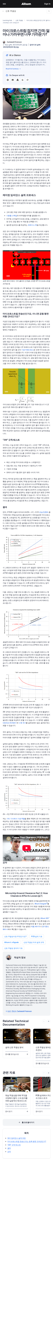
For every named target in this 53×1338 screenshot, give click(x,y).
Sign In (47, 4)
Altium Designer (41, 904)
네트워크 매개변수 (10, 723)
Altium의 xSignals (11, 942)
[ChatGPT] (8, 80)
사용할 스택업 (11, 216)
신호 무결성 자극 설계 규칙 (34, 942)
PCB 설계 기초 (36, 936)
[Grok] (27, 80)
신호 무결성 (11, 11)
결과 (9, 1148)
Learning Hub (7, 20)
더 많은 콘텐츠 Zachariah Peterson (19, 1011)
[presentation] (48, 1021)
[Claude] (18, 80)
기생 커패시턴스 (27, 350)
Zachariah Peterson (14, 42)
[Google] (23, 80)
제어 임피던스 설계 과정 (16, 1138)
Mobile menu (4, 4)
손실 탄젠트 (43, 512)
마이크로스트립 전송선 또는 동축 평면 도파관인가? (26, 1141)
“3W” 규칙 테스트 (14, 1145)
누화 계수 (22, 723)
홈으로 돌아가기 (28, 1122)
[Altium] (26, 4)
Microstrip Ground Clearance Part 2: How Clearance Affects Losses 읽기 (26, 894)
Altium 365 (44, 918)
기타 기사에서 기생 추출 (16, 819)
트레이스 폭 (32, 225)
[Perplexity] (13, 80)
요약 (9, 1152)
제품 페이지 (35, 926)
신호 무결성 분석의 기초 (13, 948)
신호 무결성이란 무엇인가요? (15, 936)
